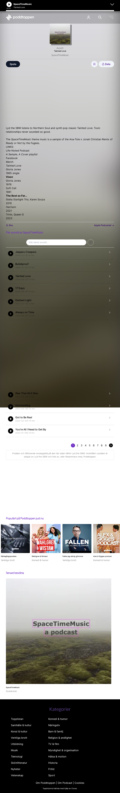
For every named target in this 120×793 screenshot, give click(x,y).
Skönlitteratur (19, 762)
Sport (51, 775)
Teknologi (16, 756)
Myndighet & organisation (63, 750)
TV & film (53, 744)
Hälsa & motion (57, 756)
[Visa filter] (91, 242)
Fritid (51, 769)
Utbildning (17, 744)
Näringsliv (54, 725)
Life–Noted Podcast (17, 150)
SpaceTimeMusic (60, 55)
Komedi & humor (58, 718)
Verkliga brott (19, 737)
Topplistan (17, 718)
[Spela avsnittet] (10, 253)
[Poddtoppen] (20, 17)
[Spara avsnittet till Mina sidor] (94, 64)
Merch (9, 161)
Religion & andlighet (60, 737)
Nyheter (15, 769)
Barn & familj (55, 731)
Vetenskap (17, 775)
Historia (53, 762)
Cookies (79, 782)
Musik (14, 750)
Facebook (12, 158)
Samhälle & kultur (21, 725)
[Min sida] (88, 17)
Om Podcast (65, 782)
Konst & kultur (19, 731)
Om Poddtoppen (45, 782)
